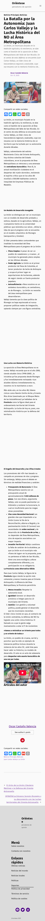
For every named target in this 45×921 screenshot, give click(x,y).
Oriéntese (18, 3)
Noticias (23, 15)
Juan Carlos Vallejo (11, 759)
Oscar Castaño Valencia (19, 73)
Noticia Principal (11, 15)
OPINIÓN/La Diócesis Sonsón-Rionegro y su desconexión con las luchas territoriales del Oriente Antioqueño (23, 799)
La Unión (21, 759)
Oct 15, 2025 (14, 75)
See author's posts (22, 732)
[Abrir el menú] (40, 5)
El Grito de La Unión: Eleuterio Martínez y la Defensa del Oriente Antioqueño (19, 788)
